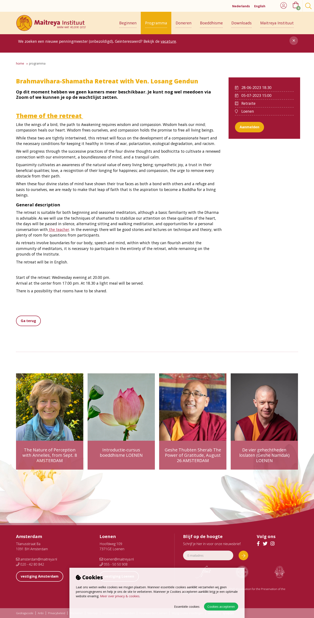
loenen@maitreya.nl (118, 559)
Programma (156, 22)
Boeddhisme (211, 22)
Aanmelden (249, 127)
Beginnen (127, 22)
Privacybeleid (56, 613)
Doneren (183, 22)
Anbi (41, 613)
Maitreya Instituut (277, 22)
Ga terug (28, 320)
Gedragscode (24, 613)
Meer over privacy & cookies (119, 596)
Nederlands (241, 6)
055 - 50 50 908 (115, 564)
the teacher (58, 229)
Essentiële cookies (187, 607)
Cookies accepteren (221, 607)
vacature (168, 41)
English (259, 6)
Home (20, 63)
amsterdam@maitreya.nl (38, 559)
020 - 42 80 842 (31, 564)
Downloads (241, 22)
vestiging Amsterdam (40, 576)
